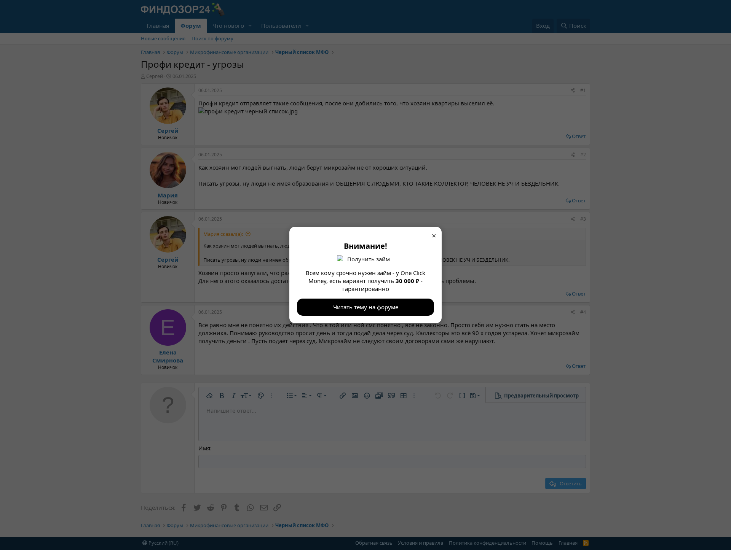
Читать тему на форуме (365, 307)
